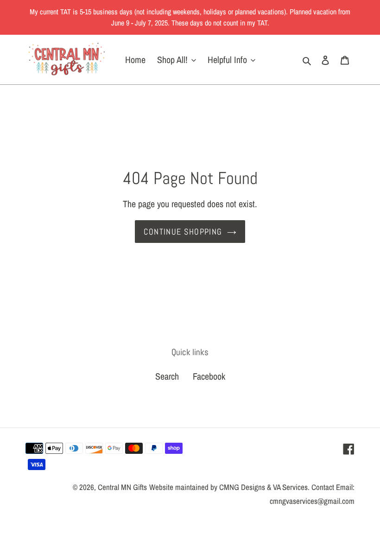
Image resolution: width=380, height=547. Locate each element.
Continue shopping (183, 231)
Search (167, 376)
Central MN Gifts (122, 487)
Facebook (209, 376)
